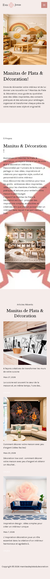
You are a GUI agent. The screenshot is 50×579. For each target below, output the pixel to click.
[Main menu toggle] (44, 5)
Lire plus (6, 392)
